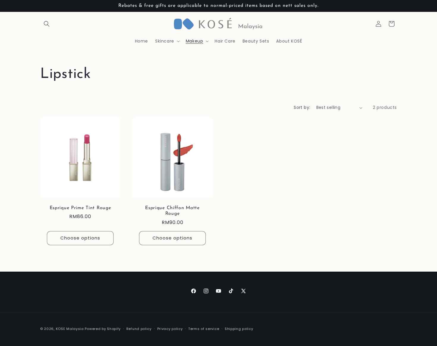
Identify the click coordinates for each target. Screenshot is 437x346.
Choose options (80, 238)
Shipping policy (239, 328)
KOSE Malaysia (70, 328)
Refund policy (139, 328)
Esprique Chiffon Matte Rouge (172, 211)
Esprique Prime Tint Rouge (80, 208)
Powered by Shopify (103, 328)
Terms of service (203, 328)
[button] (46, 23)
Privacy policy (170, 328)
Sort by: (302, 107)
